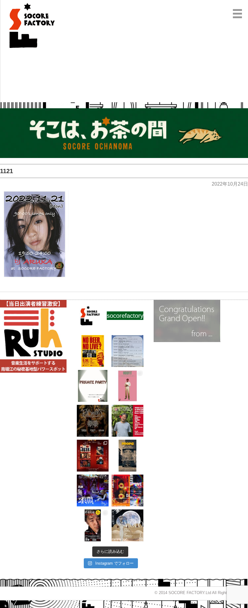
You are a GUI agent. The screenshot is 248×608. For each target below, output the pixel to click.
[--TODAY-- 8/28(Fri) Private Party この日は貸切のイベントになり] (93, 386)
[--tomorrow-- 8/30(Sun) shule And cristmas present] (93, 351)
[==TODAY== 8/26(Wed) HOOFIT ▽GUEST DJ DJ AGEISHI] (127, 386)
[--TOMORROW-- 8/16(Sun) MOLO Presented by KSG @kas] (127, 525)
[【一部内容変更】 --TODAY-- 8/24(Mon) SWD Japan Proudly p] (93, 421)
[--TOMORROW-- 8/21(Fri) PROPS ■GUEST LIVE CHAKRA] (127, 456)
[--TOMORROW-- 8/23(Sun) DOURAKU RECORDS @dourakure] (127, 421)
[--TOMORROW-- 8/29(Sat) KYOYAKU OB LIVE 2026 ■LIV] (127, 351)
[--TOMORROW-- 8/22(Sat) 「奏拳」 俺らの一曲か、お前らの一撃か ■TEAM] (93, 456)
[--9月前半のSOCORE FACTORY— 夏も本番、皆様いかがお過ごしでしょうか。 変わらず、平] (93, 525)
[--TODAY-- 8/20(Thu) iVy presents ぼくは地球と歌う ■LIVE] (93, 490)
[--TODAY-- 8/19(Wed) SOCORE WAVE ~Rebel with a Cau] (127, 490)
